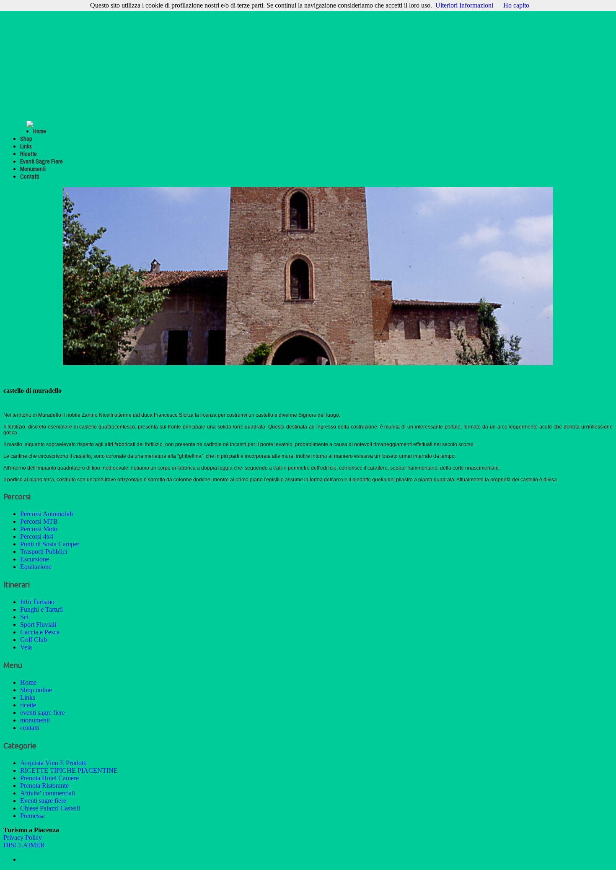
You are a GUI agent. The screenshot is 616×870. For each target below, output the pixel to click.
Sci (24, 617)
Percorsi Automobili (46, 513)
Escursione (34, 559)
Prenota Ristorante (44, 785)
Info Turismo (37, 601)
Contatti (29, 176)
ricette (28, 705)
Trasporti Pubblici (43, 551)
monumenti (35, 720)
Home (39, 131)
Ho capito (516, 5)
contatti (29, 727)
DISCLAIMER (24, 845)
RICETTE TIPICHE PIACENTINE (69, 770)
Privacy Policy (22, 837)
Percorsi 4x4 (36, 536)
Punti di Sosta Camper (49, 544)
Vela (26, 647)
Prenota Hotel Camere (49, 778)
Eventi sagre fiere (43, 800)
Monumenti (33, 169)
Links (26, 146)
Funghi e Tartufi (41, 609)
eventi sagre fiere (42, 712)
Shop (26, 139)
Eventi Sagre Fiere (41, 161)
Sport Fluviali (38, 624)
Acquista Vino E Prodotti (53, 762)
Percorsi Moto (38, 528)
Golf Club (33, 639)
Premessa (32, 815)
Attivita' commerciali (47, 793)
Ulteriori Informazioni (464, 5)
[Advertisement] (308, 62)
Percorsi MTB (39, 521)
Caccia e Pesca (40, 632)
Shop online (36, 689)
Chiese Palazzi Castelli (50, 808)
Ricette (28, 154)
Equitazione (36, 566)
